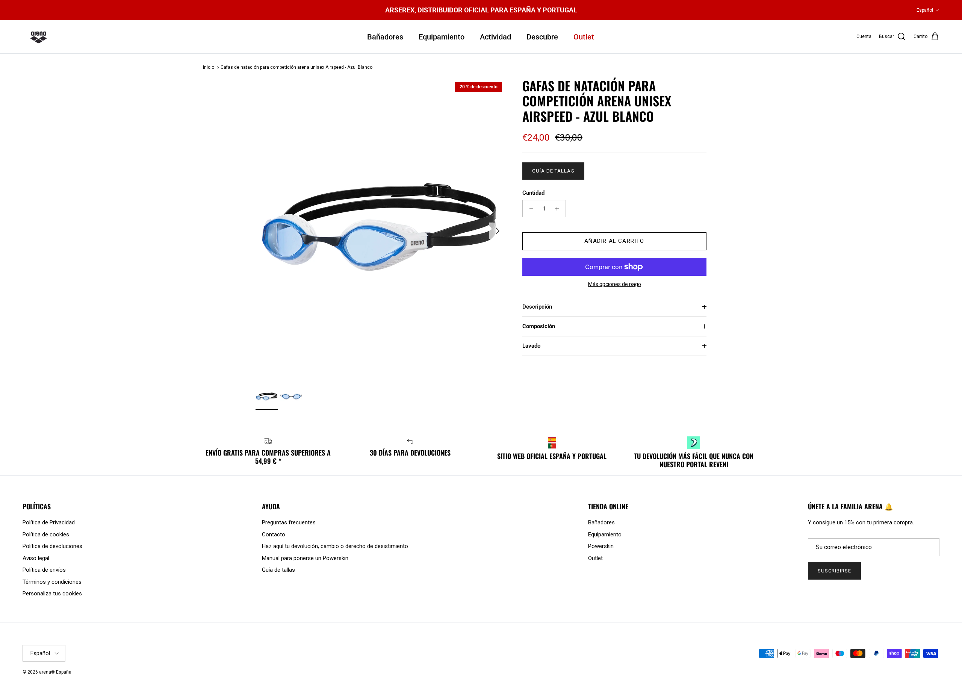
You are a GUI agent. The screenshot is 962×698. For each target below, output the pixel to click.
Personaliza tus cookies (52, 593)
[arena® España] (38, 37)
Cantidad (533, 192)
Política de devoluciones (52, 546)
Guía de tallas (553, 171)
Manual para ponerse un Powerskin (305, 558)
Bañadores (385, 36)
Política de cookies (46, 534)
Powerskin (601, 546)
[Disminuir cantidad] (529, 208)
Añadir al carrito (614, 241)
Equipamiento (441, 36)
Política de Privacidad (49, 522)
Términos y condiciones (52, 581)
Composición (538, 326)
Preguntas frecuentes (289, 522)
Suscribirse (834, 571)
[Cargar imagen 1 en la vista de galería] (381, 226)
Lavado (531, 345)
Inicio (208, 67)
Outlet (583, 36)
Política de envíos (44, 569)
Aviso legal (36, 558)
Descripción (537, 306)
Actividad (495, 36)
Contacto (273, 534)
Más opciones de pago (614, 284)
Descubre (542, 36)
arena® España (55, 672)
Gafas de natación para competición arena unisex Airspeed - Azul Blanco (296, 67)
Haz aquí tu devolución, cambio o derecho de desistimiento (335, 546)
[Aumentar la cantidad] (559, 208)
